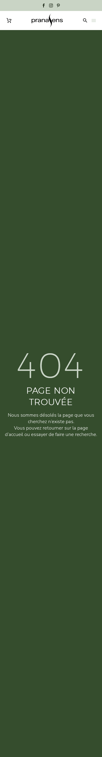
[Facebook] (44, 5)
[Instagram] (51, 5)
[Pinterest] (58, 5)
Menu (94, 20)
